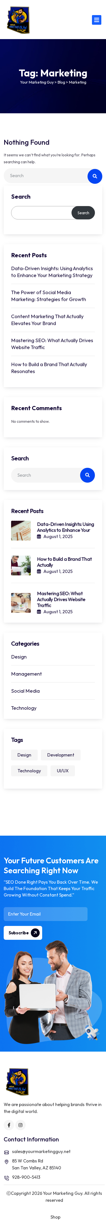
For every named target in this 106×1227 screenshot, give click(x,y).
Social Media (25, 691)
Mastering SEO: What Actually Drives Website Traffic (52, 343)
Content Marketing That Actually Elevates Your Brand (47, 319)
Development (60, 755)
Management (26, 674)
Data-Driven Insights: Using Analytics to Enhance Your (65, 527)
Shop (55, 1217)
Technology (23, 708)
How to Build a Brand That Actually (64, 562)
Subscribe (19, 933)
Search (21, 196)
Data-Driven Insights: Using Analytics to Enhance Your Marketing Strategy (52, 271)
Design (19, 657)
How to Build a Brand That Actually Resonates (49, 367)
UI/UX (63, 771)
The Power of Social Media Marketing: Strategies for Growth (48, 295)
